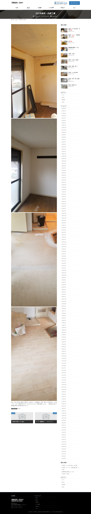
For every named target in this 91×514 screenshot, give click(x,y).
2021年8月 (64, 251)
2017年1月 (64, 382)
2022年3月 (64, 234)
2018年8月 (64, 337)
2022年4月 (64, 232)
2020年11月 (64, 272)
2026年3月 (64, 120)
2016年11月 (64, 387)
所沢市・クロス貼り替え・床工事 (69, 465)
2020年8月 (64, 279)
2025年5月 (64, 144)
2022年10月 (64, 218)
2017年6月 (64, 370)
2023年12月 (64, 184)
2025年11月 (64, 130)
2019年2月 (64, 322)
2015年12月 (64, 413)
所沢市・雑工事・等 (72, 84)
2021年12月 (64, 241)
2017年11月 (64, 358)
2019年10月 (64, 303)
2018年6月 (64, 341)
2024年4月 (64, 175)
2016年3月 (64, 406)
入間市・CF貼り (71, 53)
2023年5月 (64, 201)
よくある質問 (37, 504)
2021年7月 (64, 253)
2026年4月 (64, 118)
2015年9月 (64, 420)
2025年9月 (64, 134)
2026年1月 (64, 125)
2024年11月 (64, 158)
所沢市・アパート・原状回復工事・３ (70, 467)
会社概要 (36, 502)
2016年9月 (64, 391)
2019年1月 (64, 325)
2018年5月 (64, 344)
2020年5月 (64, 287)
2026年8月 (64, 108)
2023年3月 (64, 206)
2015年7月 (64, 425)
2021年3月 (64, 263)
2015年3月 (64, 434)
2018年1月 (64, 353)
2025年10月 (64, 132)
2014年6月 (64, 456)
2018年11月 (64, 329)
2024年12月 (64, 156)
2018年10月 (64, 332)
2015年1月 (64, 439)
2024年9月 (64, 163)
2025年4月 (64, 146)
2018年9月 (64, 334)
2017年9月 (64, 363)
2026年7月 (64, 110)
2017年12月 (64, 356)
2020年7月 (64, 282)
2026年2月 (64, 122)
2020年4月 (64, 289)
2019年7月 (64, 310)
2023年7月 (64, 196)
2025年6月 (64, 141)
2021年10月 (64, 246)
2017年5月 (64, 372)
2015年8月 (64, 422)
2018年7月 (64, 339)
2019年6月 (64, 313)
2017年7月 (64, 368)
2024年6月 (64, 170)
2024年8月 (64, 165)
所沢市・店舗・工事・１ (73, 66)
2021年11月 (64, 244)
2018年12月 (64, 327)
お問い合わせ (75, 3)
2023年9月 (64, 191)
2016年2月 (64, 408)
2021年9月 (64, 248)
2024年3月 (64, 177)
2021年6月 (64, 256)
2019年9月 (64, 306)
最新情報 (63, 99)
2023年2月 (64, 208)
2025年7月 (64, 139)
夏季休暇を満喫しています (73, 47)
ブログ (63, 94)
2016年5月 (64, 401)
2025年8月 (64, 137)
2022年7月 (64, 225)
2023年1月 (64, 210)
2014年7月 (64, 453)
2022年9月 (64, 220)
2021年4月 (64, 260)
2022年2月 (64, 237)
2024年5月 (64, 172)
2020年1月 (64, 296)
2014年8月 (64, 451)
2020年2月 (64, 294)
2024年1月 (64, 182)
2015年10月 (64, 418)
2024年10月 (64, 160)
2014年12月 (64, 441)
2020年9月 (64, 277)
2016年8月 (64, 394)
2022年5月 (64, 229)
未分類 (63, 102)
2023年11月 (64, 187)
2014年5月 (64, 458)
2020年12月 (64, 270)
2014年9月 (64, 448)
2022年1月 (64, 239)
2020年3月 (64, 291)
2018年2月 (64, 351)
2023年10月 (64, 189)
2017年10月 (64, 360)
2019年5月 (64, 315)
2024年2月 (64, 179)
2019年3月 (64, 320)
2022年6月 (64, 227)
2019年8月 (64, 308)
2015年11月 (64, 415)
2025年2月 (64, 151)
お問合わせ (37, 506)
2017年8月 (64, 365)
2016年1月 (64, 410)
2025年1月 (64, 153)
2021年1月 (64, 268)
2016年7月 (64, 396)
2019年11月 (64, 301)
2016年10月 (64, 389)
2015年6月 (64, 427)
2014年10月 (64, 446)
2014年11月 (64, 444)
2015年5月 (64, 429)
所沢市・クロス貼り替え (73, 72)
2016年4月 (64, 403)
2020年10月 (64, 275)
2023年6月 (64, 199)
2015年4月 (64, 432)
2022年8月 (64, 222)
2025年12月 (64, 127)
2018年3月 (64, 348)
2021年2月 (64, 265)
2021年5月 (64, 258)
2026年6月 (64, 113)
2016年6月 (64, 398)
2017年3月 (64, 377)
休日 (70, 41)
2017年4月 (64, 375)
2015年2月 (64, 437)
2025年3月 (64, 149)
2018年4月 (64, 346)
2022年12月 (64, 213)
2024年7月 (64, 168)
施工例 (19, 408)
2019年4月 (64, 318)
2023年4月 (64, 203)
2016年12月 (64, 384)
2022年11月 (64, 215)
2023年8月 (64, 194)
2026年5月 (64, 115)
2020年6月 (64, 284)
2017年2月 (64, 379)
